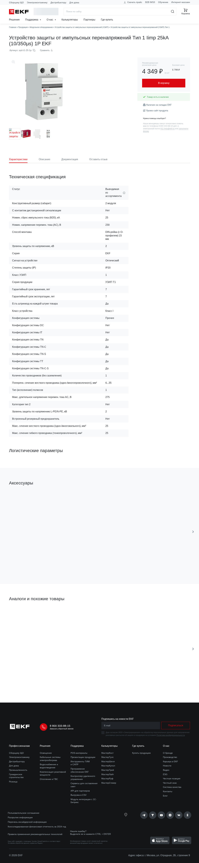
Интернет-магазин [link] (180, 2)
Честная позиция (171, 778)
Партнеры (89, 19)
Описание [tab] (44, 159)
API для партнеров (80, 791)
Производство (170, 757)
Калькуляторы (70, 19)
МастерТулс (107, 757)
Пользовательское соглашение (23, 813)
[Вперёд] (193, 532)
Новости (167, 765)
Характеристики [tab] (18, 159)
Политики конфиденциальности (171, 735)
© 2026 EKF (16, 855)
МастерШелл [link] (108, 761)
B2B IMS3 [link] (150, 2)
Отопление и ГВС (49, 779)
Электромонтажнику (37, 2)
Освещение (46, 753)
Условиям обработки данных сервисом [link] (22, 843)
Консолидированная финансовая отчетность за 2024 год (37, 826)
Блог (165, 795)
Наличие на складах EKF (159, 105)
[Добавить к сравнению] (54, 564)
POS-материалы (79, 753)
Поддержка (32, 19)
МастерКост (107, 753)
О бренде (168, 753)
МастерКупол (108, 765)
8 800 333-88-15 (60, 725)
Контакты (167, 791)
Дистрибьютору (58, 2)
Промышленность (18, 770)
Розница (13, 781)
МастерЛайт (107, 774)
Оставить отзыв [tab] (98, 159)
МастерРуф (107, 778)
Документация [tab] (69, 159)
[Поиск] (172, 11)
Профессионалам (19, 746)
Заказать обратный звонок (61, 729)
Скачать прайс (134, 2)
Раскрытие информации (20, 817)
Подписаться (137, 564)
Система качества (172, 787)
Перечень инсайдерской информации (27, 822)
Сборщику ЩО (16, 2)
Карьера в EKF (170, 761)
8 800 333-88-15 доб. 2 (169, 126)
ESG (165, 774)
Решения (14, 19)
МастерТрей (107, 770)
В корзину (26, 564)
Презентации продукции (83, 757)
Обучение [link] (163, 2)
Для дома (74, 2)
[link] (144, 815)
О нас (50, 19)
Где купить (107, 19)
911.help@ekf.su (167, 129)
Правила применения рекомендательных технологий (35, 834)
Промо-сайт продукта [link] (157, 110)
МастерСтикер (108, 783)
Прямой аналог (20, 613)
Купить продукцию (141, 753)
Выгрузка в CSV (78, 795)
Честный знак (170, 783)
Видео (166, 770)
